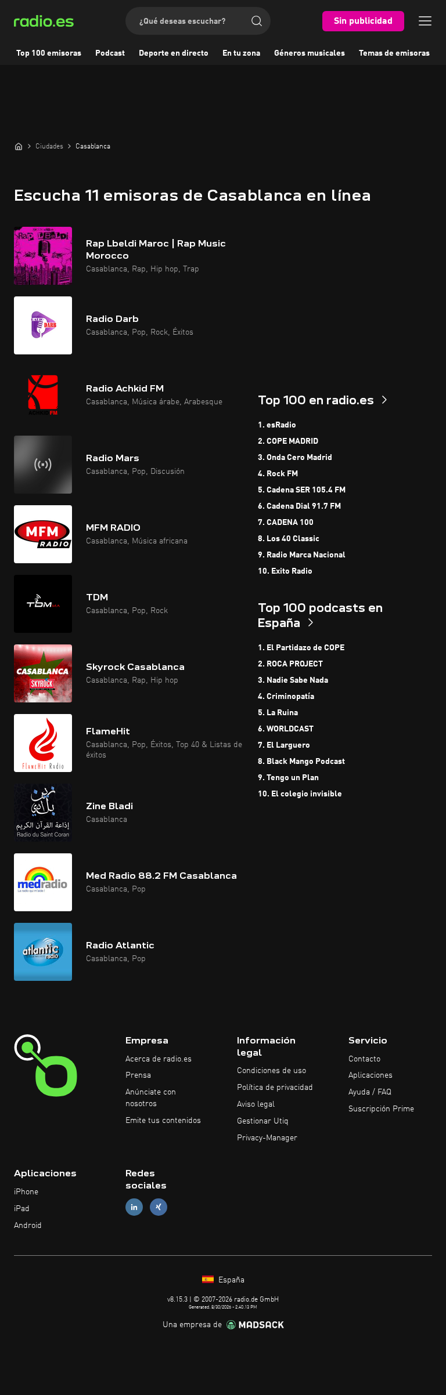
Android (28, 1226)
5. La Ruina (278, 713)
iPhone (26, 1192)
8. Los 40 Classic (288, 539)
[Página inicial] (18, 146)
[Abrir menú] (425, 21)
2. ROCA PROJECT (290, 664)
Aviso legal (256, 1104)
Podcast (110, 53)
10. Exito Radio (285, 571)
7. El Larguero (284, 745)
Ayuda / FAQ (369, 1092)
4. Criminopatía (286, 697)
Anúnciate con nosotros (150, 1098)
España (230, 1280)
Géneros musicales (309, 53)
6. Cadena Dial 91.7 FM (299, 506)
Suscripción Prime (381, 1109)
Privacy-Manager (267, 1138)
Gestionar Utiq (263, 1121)
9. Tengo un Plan (288, 778)
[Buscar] (257, 21)
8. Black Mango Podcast (301, 762)
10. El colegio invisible (300, 794)
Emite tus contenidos (163, 1121)
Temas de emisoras (394, 53)
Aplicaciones (370, 1075)
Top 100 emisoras (48, 53)
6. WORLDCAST (286, 729)
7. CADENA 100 (286, 523)
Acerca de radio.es (158, 1059)
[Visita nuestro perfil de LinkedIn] (134, 1207)
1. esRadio (277, 425)
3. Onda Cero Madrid (295, 458)
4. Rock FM (278, 474)
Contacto (364, 1059)
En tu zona (241, 53)
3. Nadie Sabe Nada (293, 680)
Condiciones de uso (271, 1071)
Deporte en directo (173, 53)
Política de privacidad (275, 1088)
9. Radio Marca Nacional (302, 555)
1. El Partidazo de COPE (301, 648)
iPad (22, 1209)
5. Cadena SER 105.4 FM (302, 490)
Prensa (138, 1075)
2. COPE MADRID (288, 441)
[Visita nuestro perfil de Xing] (158, 1207)
